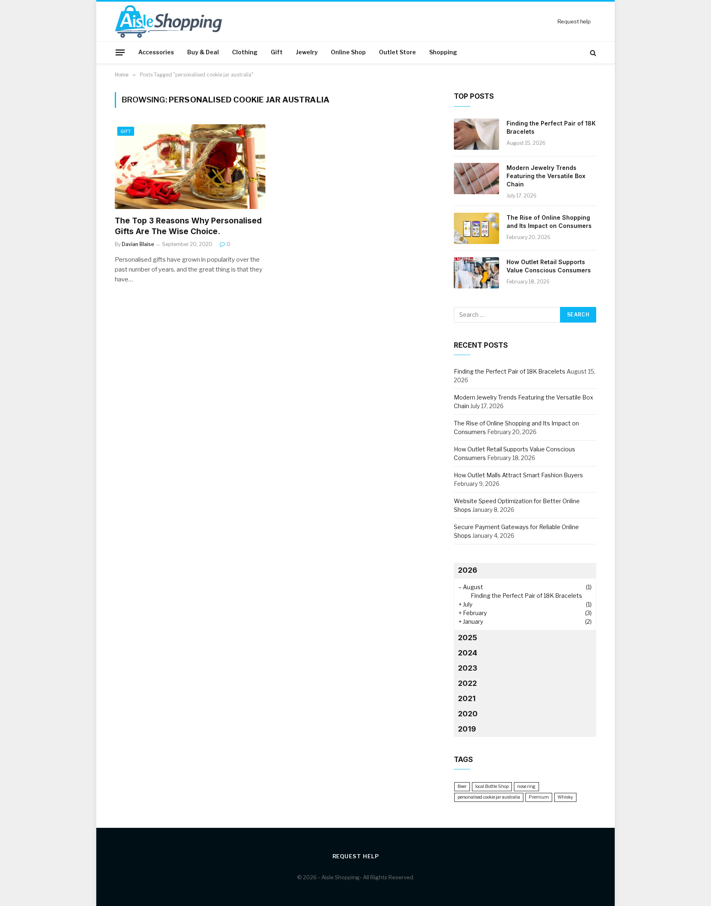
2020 (468, 713)
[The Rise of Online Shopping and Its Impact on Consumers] (476, 228)
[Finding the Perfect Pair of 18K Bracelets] (476, 134)
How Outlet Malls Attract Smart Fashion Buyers (518, 475)
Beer (462, 786)
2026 (467, 570)
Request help (574, 21)
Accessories (156, 52)
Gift (277, 52)
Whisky (565, 797)
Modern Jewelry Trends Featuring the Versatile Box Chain (546, 176)
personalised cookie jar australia (489, 797)
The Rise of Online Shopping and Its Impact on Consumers (549, 221)
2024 (467, 652)
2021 (467, 698)
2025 (467, 637)
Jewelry (307, 52)
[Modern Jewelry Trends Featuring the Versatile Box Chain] (476, 178)
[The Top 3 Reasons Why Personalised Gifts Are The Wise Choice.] (190, 166)
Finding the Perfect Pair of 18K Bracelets (551, 127)
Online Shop (348, 52)
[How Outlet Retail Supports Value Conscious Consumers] (476, 272)
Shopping (443, 52)
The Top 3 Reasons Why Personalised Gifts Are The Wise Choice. (188, 226)
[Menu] (120, 52)
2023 (467, 668)
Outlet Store (397, 52)
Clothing (245, 52)
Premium (539, 797)
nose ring (526, 786)
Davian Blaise (138, 244)
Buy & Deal (203, 52)
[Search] (592, 52)
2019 (467, 729)
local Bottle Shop (492, 786)
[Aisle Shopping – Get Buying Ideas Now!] (168, 21)
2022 (467, 683)
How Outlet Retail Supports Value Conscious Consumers (549, 266)
